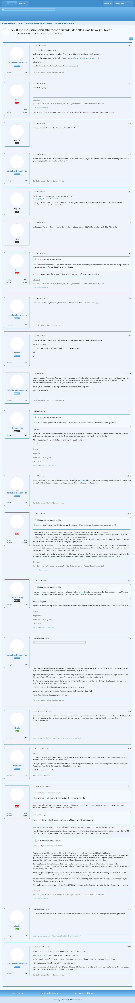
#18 (129, 786)
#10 (129, 373)
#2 (130, 83)
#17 (129, 749)
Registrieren (119, 3)
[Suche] (129, 3)
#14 (129, 581)
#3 (130, 123)
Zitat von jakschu (43, 815)
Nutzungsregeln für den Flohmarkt (45, 198)
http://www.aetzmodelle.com (43, 465)
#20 (129, 947)
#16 (129, 711)
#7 (130, 253)
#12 (129, 476)
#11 (129, 411)
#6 (130, 222)
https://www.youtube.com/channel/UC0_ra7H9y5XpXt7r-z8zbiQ (56, 738)
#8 (130, 298)
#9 (130, 336)
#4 (130, 154)
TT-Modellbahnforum (40, 107)
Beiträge (9, 72)
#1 (130, 46)
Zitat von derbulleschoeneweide (49, 259)
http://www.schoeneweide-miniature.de (85, 58)
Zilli (51, 112)
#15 (129, 638)
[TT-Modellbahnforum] (67, 13)
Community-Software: (67, 1000)
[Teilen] (131, 38)
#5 (130, 192)
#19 (129, 909)
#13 (129, 514)
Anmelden (108, 3)
